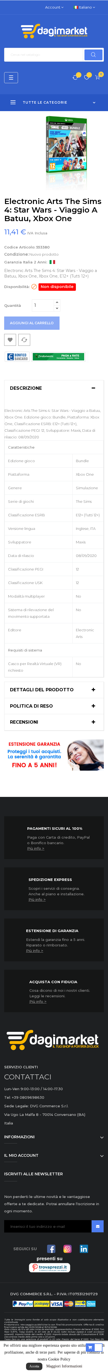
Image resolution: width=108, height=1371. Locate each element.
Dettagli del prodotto (42, 689)
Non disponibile (57, 286)
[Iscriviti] (97, 1226)
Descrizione (26, 388)
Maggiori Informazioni (64, 1366)
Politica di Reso (31, 706)
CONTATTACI (28, 1076)
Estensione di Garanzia (52, 930)
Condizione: (16, 254)
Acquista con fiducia (53, 982)
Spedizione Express (50, 879)
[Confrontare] (75, 78)
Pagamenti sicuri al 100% (54, 828)
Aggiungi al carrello (32, 323)
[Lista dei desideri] (87, 78)
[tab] (54, 388)
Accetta (34, 1366)
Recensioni (24, 722)
